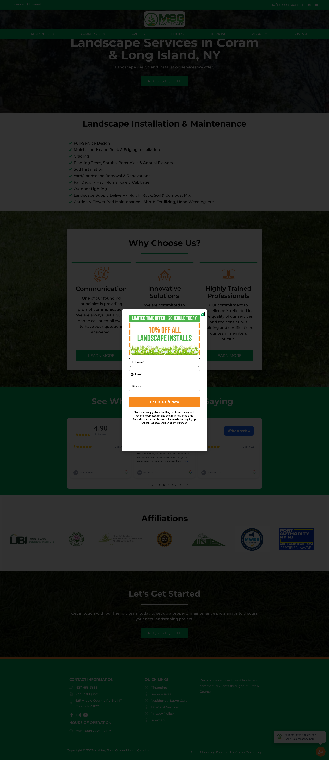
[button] (202, 314)
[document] (164, 380)
